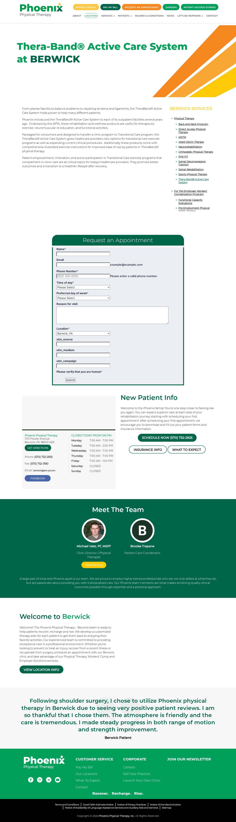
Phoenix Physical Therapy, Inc (116, 816)
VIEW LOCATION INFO (41, 670)
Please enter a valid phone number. (134, 276)
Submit (70, 380)
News (170, 15)
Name (61, 249)
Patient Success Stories (200, 7)
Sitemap (166, 807)
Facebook (38, 478)
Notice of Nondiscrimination (165, 804)
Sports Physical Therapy (192, 174)
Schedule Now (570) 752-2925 (167, 438)
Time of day (65, 282)
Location (62, 328)
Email (60, 259)
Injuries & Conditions (149, 15)
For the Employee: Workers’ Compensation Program (190, 193)
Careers (171, 7)
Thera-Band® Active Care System (193, 181)
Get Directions (37, 447)
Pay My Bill (110, 7)
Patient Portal (86, 7)
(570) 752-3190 (39, 463)
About (77, 15)
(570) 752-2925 (43, 456)
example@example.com (126, 264)
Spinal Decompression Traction (192, 163)
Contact (212, 15)
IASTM (182, 137)
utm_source (64, 339)
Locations (91, 15)
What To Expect (88, 780)
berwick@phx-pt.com (44, 470)
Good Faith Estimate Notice (98, 804)
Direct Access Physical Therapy (192, 131)
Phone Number (67, 271)
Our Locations (86, 774)
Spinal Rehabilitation (191, 169)
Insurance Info (148, 450)
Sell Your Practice (136, 774)
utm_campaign (66, 361)
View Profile (94, 565)
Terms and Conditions (67, 804)
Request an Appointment (142, 7)
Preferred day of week (72, 293)
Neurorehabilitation (190, 146)
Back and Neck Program (193, 124)
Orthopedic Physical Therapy (195, 151)
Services (107, 15)
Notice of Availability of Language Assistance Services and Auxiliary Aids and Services (111, 807)
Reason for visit (67, 304)
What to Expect (186, 450)
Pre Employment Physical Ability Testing (194, 209)
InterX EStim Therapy (191, 142)
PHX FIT (183, 156)
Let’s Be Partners (189, 15)
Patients (124, 15)
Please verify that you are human (79, 371)
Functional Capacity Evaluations (190, 201)
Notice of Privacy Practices (131, 804)
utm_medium (65, 350)
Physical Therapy (184, 118)
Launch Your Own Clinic (142, 780)
